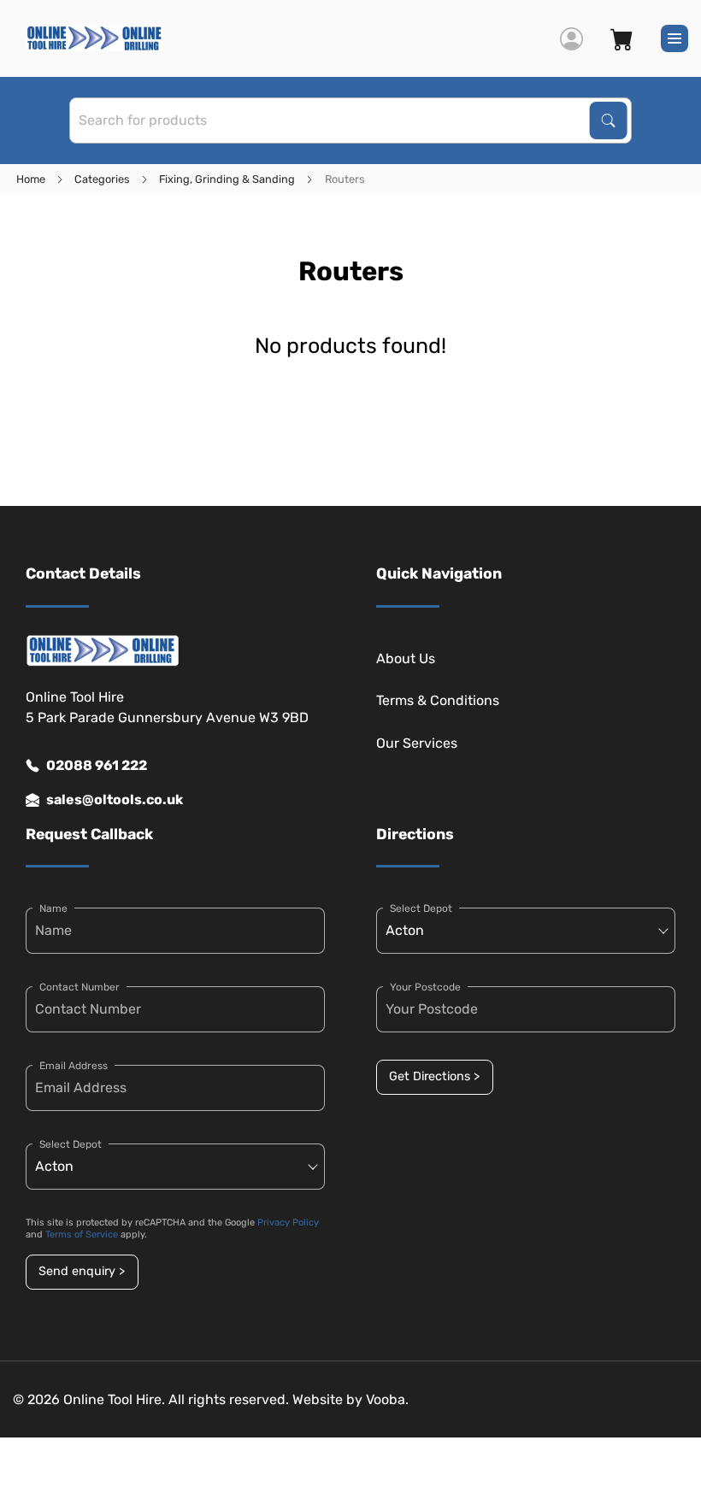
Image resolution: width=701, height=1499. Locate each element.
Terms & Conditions (437, 700)
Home (30, 179)
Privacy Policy (288, 1222)
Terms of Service (81, 1234)
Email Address (73, 1066)
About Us (405, 658)
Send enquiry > (81, 1271)
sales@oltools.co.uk (114, 799)
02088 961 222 (96, 765)
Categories (102, 179)
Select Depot (70, 1144)
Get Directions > (434, 1076)
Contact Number (79, 987)
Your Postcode (425, 987)
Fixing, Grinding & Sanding (227, 179)
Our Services (416, 743)
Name (53, 908)
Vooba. (387, 1399)
